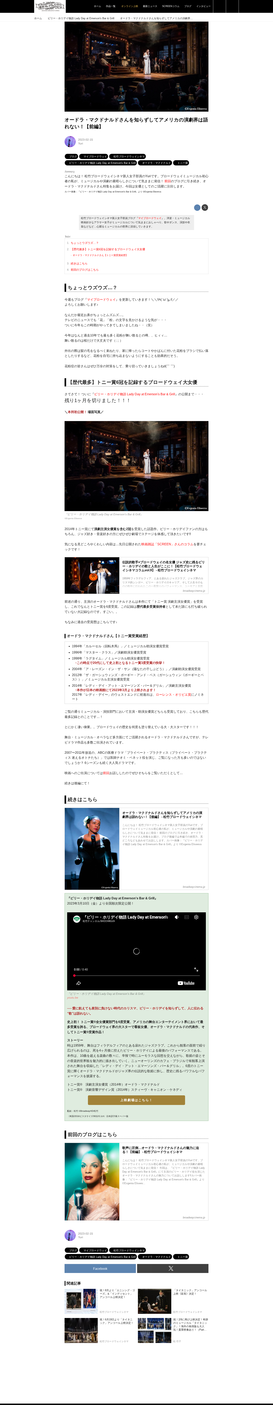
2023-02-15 (85, 139)
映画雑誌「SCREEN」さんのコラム (167, 544)
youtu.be (72, 997)
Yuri (80, 143)
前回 (167, 181)
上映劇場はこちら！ (136, 1100)
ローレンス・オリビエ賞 (173, 694)
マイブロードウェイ (149, 218)
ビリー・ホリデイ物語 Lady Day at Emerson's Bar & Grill (134, 394)
